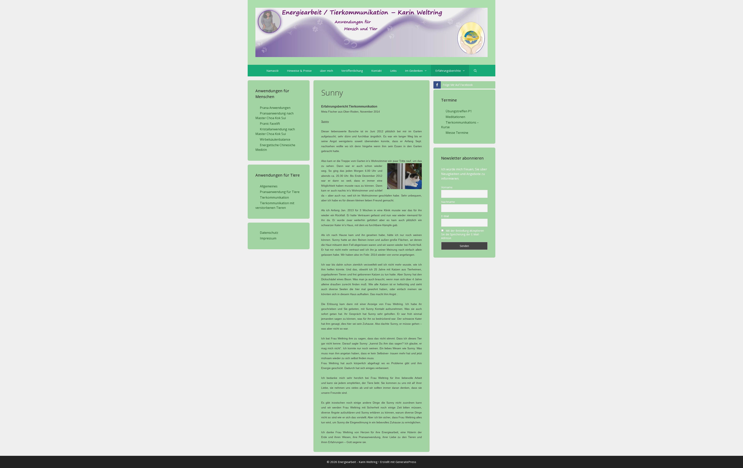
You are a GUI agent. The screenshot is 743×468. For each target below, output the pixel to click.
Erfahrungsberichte (448, 71)
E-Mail (445, 216)
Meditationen (455, 117)
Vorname (447, 187)
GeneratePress (405, 462)
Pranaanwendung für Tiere (280, 192)
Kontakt (376, 71)
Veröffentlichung (352, 71)
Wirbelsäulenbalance (275, 139)
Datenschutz (269, 233)
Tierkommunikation (274, 197)
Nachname (448, 202)
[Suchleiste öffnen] (475, 70)
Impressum (268, 238)
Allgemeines (268, 186)
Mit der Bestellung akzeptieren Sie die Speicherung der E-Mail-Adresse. (462, 234)
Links (393, 71)
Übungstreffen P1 (459, 111)
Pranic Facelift (270, 123)
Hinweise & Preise (299, 71)
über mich (326, 71)
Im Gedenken (414, 71)
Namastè (272, 71)
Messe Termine (457, 133)
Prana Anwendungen (275, 108)
